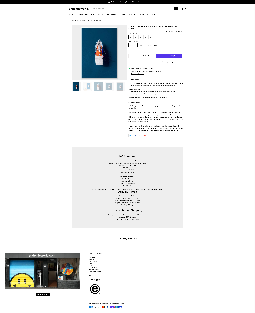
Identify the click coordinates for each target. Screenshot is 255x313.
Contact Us (42, 295)
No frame (133, 45)
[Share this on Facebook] (135, 135)
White (141, 45)
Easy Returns (93, 261)
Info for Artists (93, 274)
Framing (114, 14)
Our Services (93, 267)
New (107, 14)
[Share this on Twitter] (130, 135)
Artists (71, 14)
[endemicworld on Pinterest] (94, 280)
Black (149, 45)
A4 (130, 37)
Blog (90, 265)
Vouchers (123, 14)
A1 (145, 37)
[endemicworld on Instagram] (97, 280)
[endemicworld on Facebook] (90, 280)
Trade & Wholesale (95, 271)
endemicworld (97, 303)
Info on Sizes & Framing (174, 31)
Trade (153, 14)
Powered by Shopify (125, 303)
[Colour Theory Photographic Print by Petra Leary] (99, 52)
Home (73, 20)
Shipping (132, 14)
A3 (135, 37)
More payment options (169, 62)
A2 (140, 37)
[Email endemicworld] (99, 280)
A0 (150, 37)
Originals (100, 14)
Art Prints (79, 14)
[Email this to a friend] (145, 135)
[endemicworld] (79, 9)
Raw (155, 45)
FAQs (90, 263)
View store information (137, 74)
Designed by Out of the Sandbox (110, 303)
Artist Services (143, 14)
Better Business (94, 269)
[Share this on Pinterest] (140, 135)
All (77, 20)
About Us (92, 257)
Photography (90, 14)
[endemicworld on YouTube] (92, 280)
